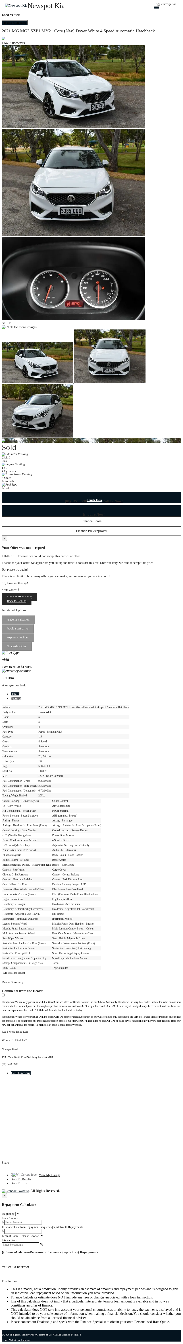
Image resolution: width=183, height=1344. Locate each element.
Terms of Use (45, 1334)
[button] (91, 1281)
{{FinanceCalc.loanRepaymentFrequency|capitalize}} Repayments (42, 1227)
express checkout (18, 637)
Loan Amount (10, 1218)
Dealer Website (9, 1340)
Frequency (8, 1213)
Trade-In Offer (16, 646)
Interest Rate (9, 1240)
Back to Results (16, 601)
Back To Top (19, 1183)
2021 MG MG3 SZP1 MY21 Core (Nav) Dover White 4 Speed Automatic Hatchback (78, 30)
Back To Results (21, 1179)
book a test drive (17, 628)
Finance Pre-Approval (91, 531)
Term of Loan (10, 1236)
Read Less (22, 1031)
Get (20, 1073)
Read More (8, 1031)
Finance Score (91, 521)
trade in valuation (18, 619)
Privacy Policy (29, 1334)
